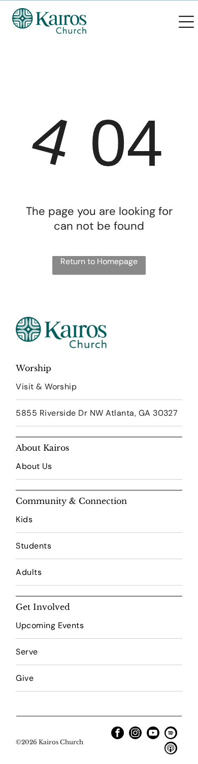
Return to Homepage (99, 261)
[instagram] (135, 734)
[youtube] (153, 734)
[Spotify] (170, 734)
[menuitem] (99, 387)
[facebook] (117, 734)
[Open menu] (186, 21)
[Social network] (170, 749)
